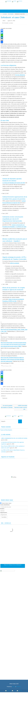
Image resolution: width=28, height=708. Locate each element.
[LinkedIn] (19, 1)
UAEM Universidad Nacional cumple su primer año (20, 405)
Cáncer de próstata (20, 386)
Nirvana (13, 684)
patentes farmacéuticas (6, 392)
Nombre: (2, 506)
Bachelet (13, 386)
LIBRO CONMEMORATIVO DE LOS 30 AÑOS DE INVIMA (14, 436)
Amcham (8, 386)
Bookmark (5, 396)
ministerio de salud (15, 390)
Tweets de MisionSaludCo (6, 427)
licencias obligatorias (20, 74)
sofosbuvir (3, 394)
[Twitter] (14, 1)
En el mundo (10, 14)
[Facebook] (8, 1)
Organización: (3, 510)
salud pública (15, 392)
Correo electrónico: (5, 502)
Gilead (7, 388)
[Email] (14, 39)
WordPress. (18, 684)
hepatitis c (12, 388)
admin (4, 20)
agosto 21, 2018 (11, 20)
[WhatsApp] (14, 34)
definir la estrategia (14, 262)
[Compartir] (14, 41)
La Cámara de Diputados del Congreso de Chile (13, 182)
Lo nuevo (5, 14)
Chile (2, 388)
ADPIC (4, 386)
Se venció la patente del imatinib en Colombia (6, 404)
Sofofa (20, 392)
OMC (21, 390)
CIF (5, 388)
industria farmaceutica (20, 388)
